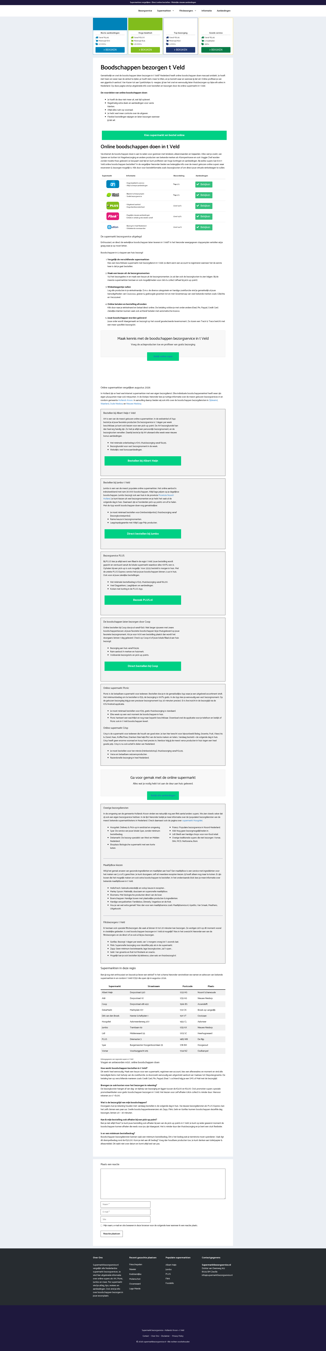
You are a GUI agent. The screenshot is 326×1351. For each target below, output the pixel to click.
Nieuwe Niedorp (133, 404)
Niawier (132, 1269)
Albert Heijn (171, 1265)
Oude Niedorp (116, 404)
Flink (168, 1279)
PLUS (168, 1274)
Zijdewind (213, 400)
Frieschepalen (135, 1264)
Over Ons (155, 1336)
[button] (164, 135)
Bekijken (205, 184)
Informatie (207, 11)
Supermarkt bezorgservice (152, 1330)
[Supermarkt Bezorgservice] (107, 11)
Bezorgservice (145, 11)
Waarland (105, 404)
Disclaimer (165, 1336)
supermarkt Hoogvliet (192, 821)
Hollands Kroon (125, 400)
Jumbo (169, 1269)
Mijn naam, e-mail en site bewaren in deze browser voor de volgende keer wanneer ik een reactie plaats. (150, 1225)
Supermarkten (164, 11)
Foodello (170, 1283)
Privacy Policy (177, 1336)
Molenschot (134, 1279)
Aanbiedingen (223, 11)
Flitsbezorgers (186, 11)
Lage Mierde (134, 1289)
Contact (146, 1336)
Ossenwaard (135, 1284)
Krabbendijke (135, 1274)
